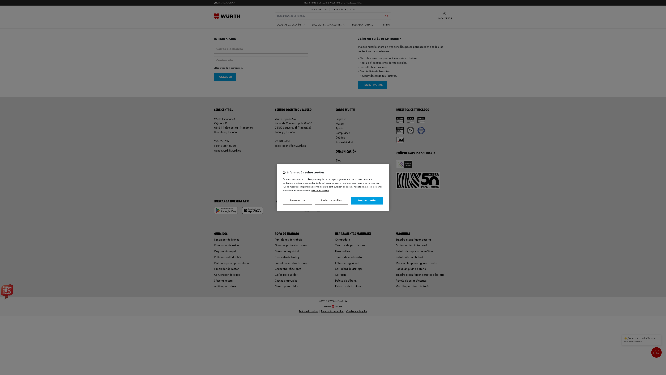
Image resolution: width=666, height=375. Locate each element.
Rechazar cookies (331, 200)
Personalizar (297, 200)
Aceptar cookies (367, 200)
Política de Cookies (320, 190)
